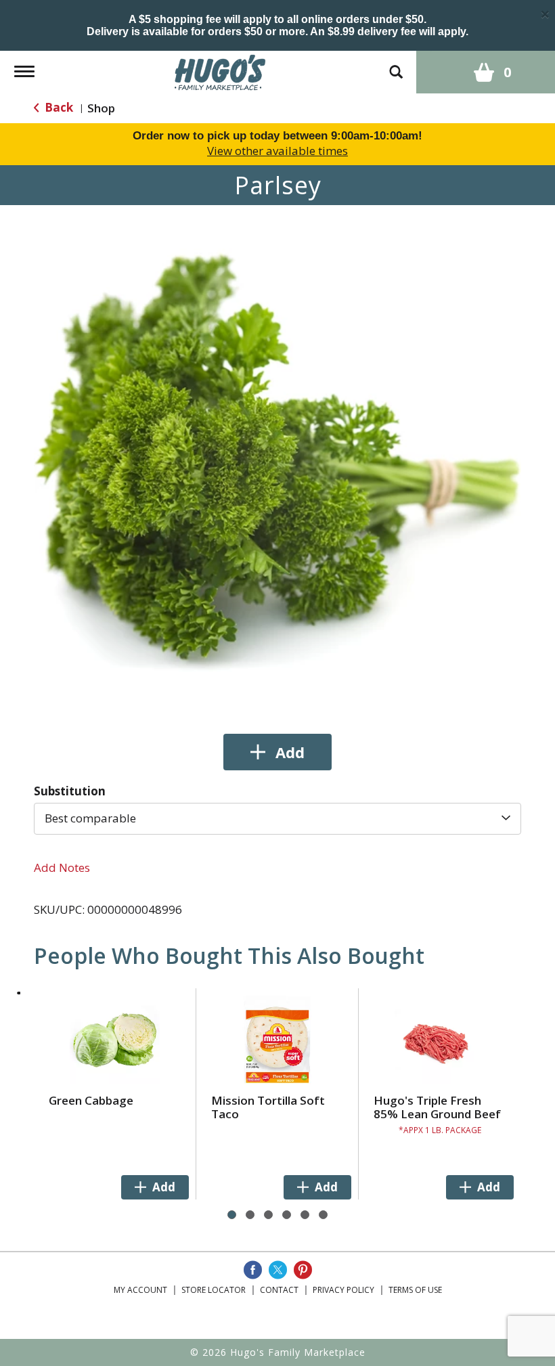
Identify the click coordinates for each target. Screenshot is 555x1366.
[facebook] (253, 1269)
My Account (140, 1290)
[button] (277, 752)
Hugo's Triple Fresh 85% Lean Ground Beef (437, 1107)
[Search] (396, 65)
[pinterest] (303, 1269)
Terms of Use (415, 1290)
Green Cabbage (91, 1100)
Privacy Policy (343, 1290)
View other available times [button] (277, 150)
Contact (279, 1290)
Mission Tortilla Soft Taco (268, 1107)
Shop (101, 108)
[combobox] (277, 818)
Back (57, 107)
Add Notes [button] (62, 867)
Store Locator (213, 1290)
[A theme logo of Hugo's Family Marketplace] (220, 71)
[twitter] (278, 1269)
